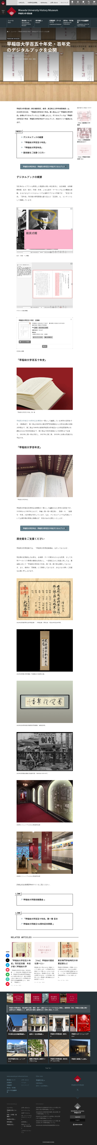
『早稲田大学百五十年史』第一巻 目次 (40, 918)
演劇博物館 (39, 1083)
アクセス (23, 1082)
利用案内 (9, 1082)
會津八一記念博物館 (36, 1034)
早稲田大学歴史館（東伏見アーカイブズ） (58, 1060)
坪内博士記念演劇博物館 (16, 1034)
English (78, 1120)
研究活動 (10, 1122)
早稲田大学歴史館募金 (33, 899)
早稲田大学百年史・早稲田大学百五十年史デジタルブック (44, 166)
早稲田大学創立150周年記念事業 (29, 421)
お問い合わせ (25, 1080)
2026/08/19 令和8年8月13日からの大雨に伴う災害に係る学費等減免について (48, 1108)
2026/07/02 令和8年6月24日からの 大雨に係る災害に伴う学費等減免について (48, 1121)
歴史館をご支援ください (34, 152)
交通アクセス (25, 1113)
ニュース (13, 31)
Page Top (48, 1068)
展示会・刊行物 (11, 1088)
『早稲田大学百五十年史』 (35, 142)
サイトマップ (25, 1085)
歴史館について (11, 1080)
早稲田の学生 (11, 1119)
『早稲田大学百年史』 (33, 147)
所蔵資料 (9, 1085)
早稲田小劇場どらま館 (79, 1059)
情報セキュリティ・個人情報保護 (26, 1126)
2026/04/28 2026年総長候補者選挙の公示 (47, 1125)
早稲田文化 (40, 1080)
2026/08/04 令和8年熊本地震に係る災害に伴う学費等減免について (48, 1113)
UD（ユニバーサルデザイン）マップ (26, 1117)
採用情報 (24, 1122)
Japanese (77, 1117)
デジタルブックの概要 (33, 137)
